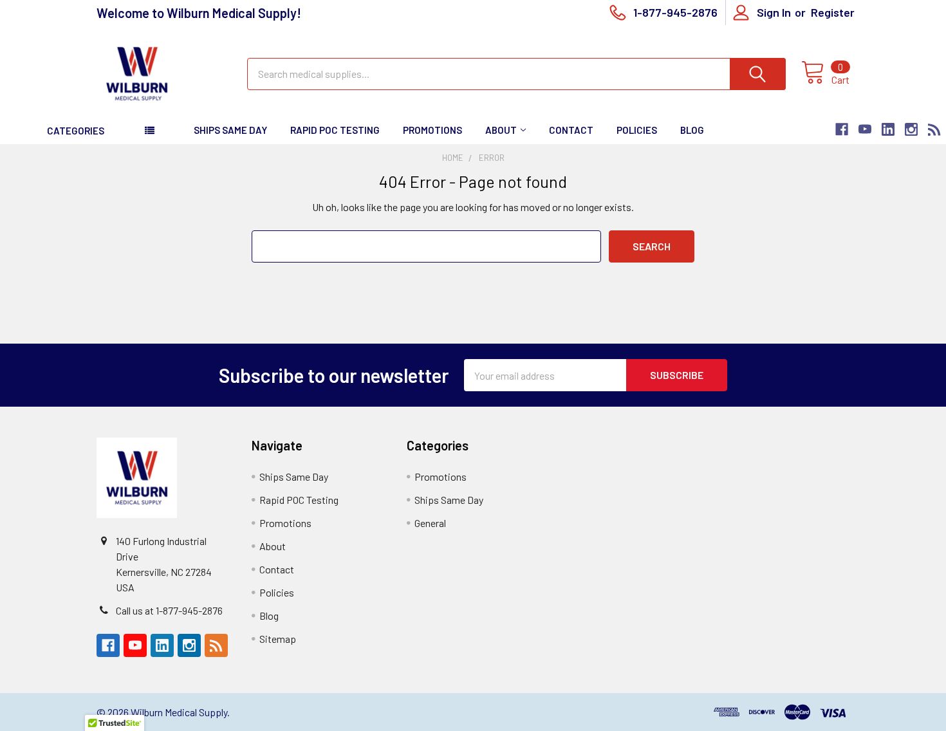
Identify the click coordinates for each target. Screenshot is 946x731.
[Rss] (934, 129)
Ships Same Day (230, 130)
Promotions (432, 130)
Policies (637, 130)
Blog (692, 130)
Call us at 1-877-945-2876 (169, 610)
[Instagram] (911, 129)
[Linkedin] (888, 129)
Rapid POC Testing (335, 130)
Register (833, 12)
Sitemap (277, 639)
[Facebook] (841, 129)
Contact (571, 130)
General (430, 523)
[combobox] (516, 74)
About (501, 130)
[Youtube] (864, 129)
